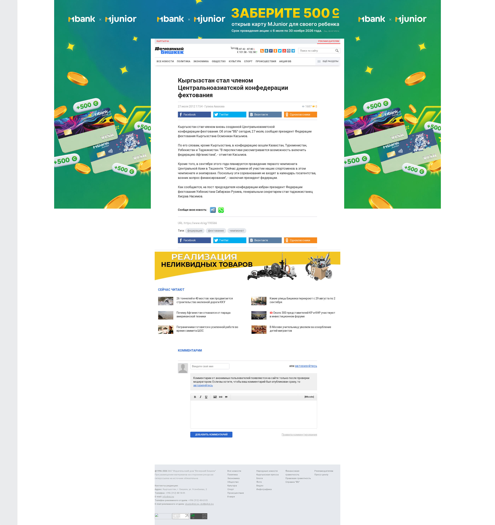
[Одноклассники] (275, 51)
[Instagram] (288, 51)
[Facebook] (271, 51)
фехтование (216, 230)
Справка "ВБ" (292, 482)
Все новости (165, 61)
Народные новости (267, 471)
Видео (259, 485)
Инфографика (264, 489)
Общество (219, 61)
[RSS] (262, 51)
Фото (259, 482)
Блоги (259, 478)
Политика (183, 61)
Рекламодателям (328, 41)
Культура (235, 61)
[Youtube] (284, 51)
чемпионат (237, 230)
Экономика (201, 61)
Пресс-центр (321, 474)
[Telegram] (293, 51)
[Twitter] (280, 51)
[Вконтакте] (266, 51)
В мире (231, 496)
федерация (194, 230)
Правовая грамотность (298, 478)
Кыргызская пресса (267, 474)
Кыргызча (163, 41)
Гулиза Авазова (214, 106)
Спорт (248, 61)
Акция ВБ (285, 61)
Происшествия (266, 61)
